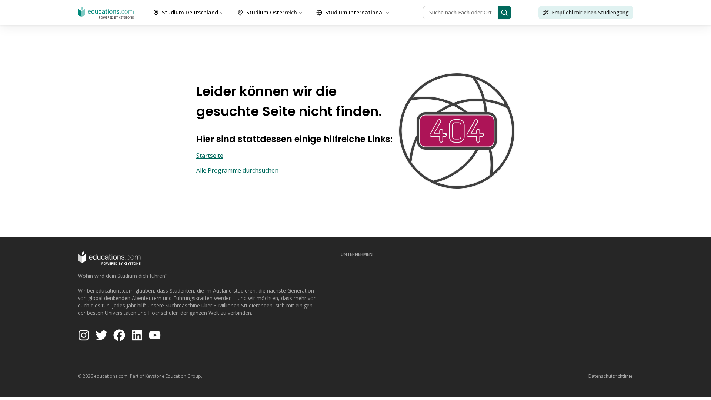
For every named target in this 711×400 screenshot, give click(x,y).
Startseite (209, 155)
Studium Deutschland (190, 12)
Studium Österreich (271, 12)
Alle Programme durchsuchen (237, 170)
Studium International (354, 12)
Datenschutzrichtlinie (610, 376)
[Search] (504, 12)
